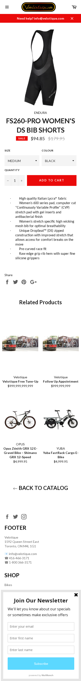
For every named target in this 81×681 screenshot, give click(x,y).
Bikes (8, 585)
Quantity (12, 170)
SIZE (7, 150)
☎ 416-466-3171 (16, 558)
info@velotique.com (23, 554)
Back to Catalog (43, 488)
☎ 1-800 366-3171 (18, 562)
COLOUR (47, 150)
